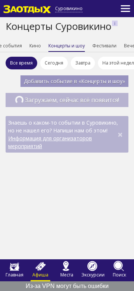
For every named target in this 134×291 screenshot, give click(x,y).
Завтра (82, 63)
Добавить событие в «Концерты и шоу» (74, 81)
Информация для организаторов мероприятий (50, 142)
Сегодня (54, 63)
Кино (35, 46)
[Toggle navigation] (125, 8)
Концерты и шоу (66, 46)
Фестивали (104, 46)
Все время (21, 63)
